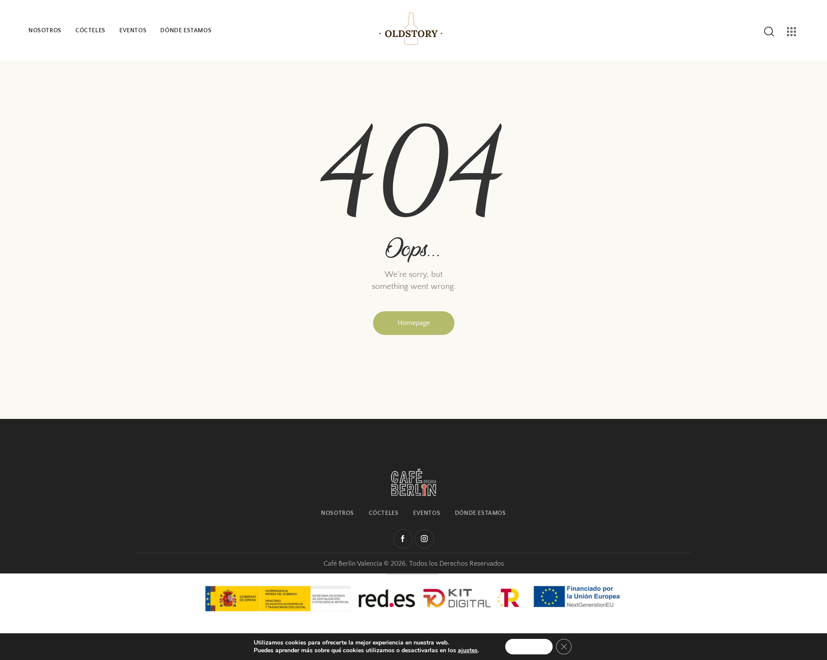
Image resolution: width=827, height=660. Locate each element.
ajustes (468, 650)
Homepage (414, 323)
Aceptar (529, 646)
